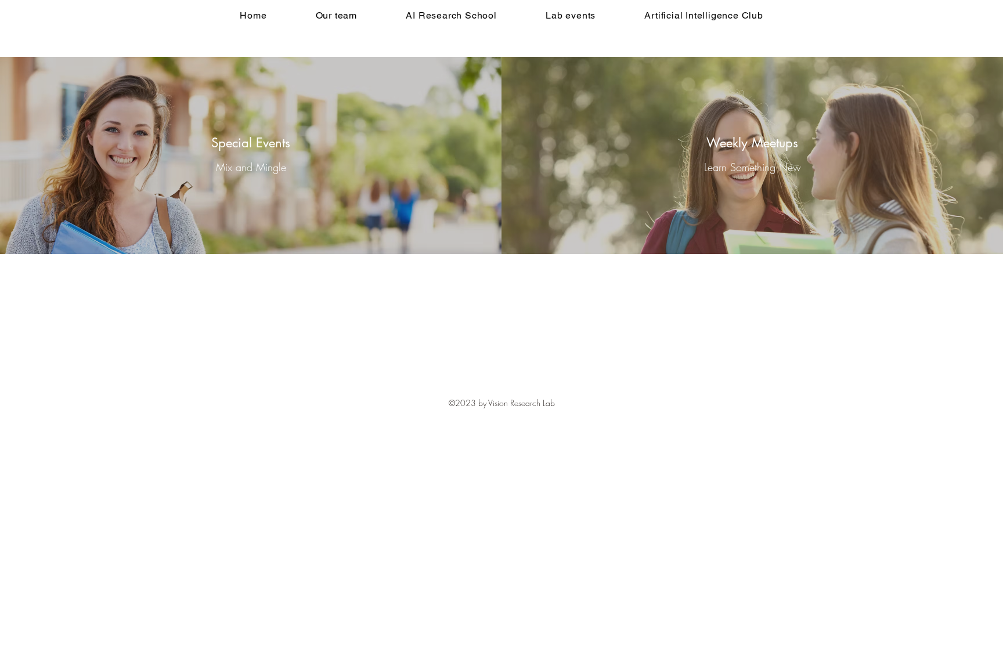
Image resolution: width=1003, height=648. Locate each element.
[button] (451, 15)
